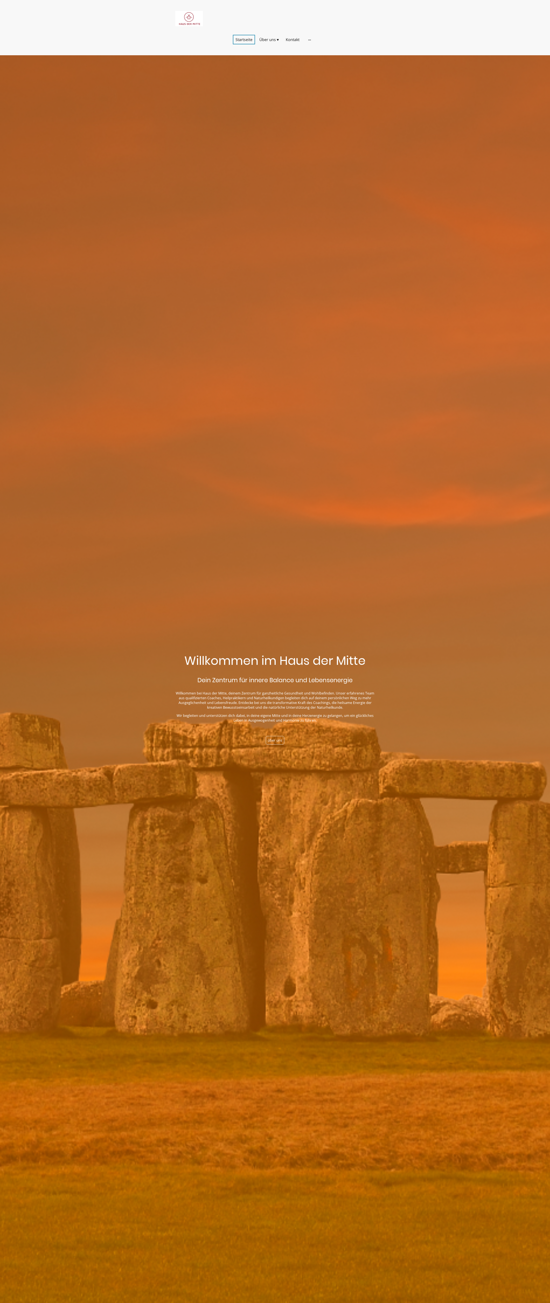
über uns (275, 740)
